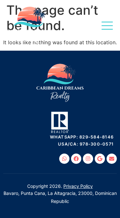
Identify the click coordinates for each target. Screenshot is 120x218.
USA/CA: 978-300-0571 (86, 144)
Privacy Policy (78, 186)
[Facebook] (76, 159)
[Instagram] (88, 159)
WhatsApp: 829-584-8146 (82, 136)
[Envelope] (112, 159)
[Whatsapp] (64, 159)
